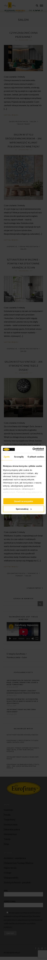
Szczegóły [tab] (19, 456)
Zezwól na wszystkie (23, 501)
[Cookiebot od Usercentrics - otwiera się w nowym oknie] (33, 449)
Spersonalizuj (22, 509)
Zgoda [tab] (7, 456)
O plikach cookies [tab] (36, 456)
